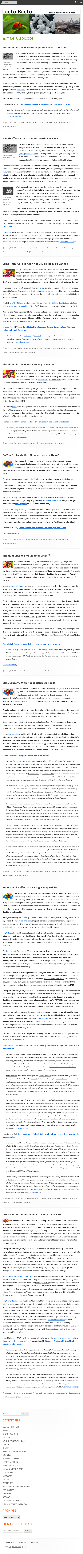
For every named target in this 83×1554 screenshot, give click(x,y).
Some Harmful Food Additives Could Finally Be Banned (35, 263)
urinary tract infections (16, 1504)
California (27, 336)
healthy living (21, 122)
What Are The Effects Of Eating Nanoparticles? (31, 887)
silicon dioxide (66, 1198)
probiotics (8, 1490)
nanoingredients (46, 1198)
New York (37, 336)
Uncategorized (27, 871)
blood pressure (11, 1426)
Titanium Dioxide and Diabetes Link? (25, 555)
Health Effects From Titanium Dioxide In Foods (30, 138)
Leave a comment (10, 126)
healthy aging (10, 1462)
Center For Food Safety (15, 1301)
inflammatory (43, 379)
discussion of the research (13, 1341)
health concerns (33, 623)
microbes (7, 1476)
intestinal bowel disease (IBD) (60, 871)
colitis (37, 871)
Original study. (25, 865)
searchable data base (56, 1319)
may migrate (21, 503)
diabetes (19, 671)
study (5, 172)
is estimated (73, 899)
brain (5, 1430)
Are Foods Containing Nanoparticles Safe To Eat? (32, 1214)
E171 (40, 443)
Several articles (24, 921)
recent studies (63, 373)
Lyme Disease (9, 1472)
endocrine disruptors (23, 248)
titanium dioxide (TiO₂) (34, 235)
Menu (79, 2)
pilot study (12, 649)
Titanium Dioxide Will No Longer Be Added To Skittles (35, 47)
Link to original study (62, 1338)
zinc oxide (11, 1202)
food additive (39, 122)
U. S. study (10, 933)
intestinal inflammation (50, 500)
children (7, 1444)
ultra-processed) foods (29, 153)
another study (12, 509)
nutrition (28, 122)
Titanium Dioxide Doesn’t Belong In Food (27, 364)
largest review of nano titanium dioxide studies (59, 1307)
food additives (47, 348)
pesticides (8, 1483)
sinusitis (7, 1493)
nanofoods (38, 1393)
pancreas (29, 671)
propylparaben (71, 348)
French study (11, 951)
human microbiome (23, 443)
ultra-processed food (21, 252)
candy (41, 288)
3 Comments (51, 671)
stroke (6, 1497)
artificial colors (54, 248)
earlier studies (42, 1018)
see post (20, 90)
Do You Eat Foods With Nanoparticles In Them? (31, 455)
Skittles (56, 122)
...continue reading (14, 116)
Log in (25, 1547)
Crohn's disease (44, 871)
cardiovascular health (15, 1441)
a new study (15, 734)
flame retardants (12, 1458)
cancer (6, 1437)
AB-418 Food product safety (24, 303)
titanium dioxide (64, 122)
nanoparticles (48, 122)
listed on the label (25, 713)
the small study (17, 586)
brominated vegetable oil (34, 348)
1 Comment (60, 443)
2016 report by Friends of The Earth (18, 1276)
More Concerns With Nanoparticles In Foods (29, 682)
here (9, 725)
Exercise (7, 1455)
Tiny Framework (15, 1547)
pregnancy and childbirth (16, 1486)
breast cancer (10, 1434)
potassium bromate (59, 348)
